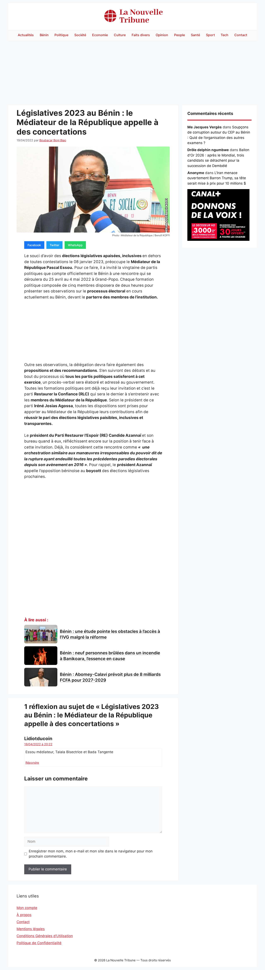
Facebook (34, 245)
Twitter (54, 245)
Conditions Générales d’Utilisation (45, 936)
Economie (100, 35)
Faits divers (141, 35)
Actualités (26, 35)
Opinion (162, 35)
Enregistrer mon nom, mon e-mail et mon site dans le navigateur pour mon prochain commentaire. (91, 854)
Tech (224, 35)
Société (80, 35)
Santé (195, 35)
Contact (240, 35)
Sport (210, 35)
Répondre (32, 762)
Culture (120, 35)
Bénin (44, 35)
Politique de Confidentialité (39, 943)
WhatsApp (75, 245)
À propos (24, 915)
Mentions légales (31, 929)
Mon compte (27, 908)
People (179, 35)
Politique (61, 35)
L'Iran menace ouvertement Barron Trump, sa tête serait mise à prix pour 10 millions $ (216, 178)
